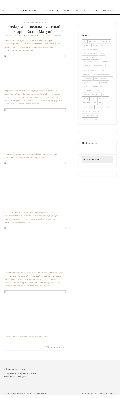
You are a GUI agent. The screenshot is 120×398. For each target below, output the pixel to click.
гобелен (86, 58)
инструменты (105, 62)
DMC (84, 41)
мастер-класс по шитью (103, 78)
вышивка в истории (90, 49)
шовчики (96, 111)
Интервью (81, 11)
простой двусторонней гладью (26, 282)
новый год (87, 82)
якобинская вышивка (90, 115)
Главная (5, 11)
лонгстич (86, 74)
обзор (96, 82)
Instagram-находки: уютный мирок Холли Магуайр (34, 29)
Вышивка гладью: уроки (57, 11)
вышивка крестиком (90, 53)
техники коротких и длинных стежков (37, 286)
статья (105, 95)
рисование (87, 90)
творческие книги (89, 103)
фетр (108, 107)
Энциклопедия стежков (103, 11)
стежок (93, 99)
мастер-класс (87, 78)
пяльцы (85, 86)
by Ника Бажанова (30, 35)
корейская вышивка (90, 70)
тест (100, 103)
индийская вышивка (90, 62)
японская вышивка (90, 119)
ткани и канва (88, 107)
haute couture (94, 41)
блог (108, 45)
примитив (104, 82)
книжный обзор (98, 66)
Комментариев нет (52, 35)
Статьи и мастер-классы (27, 11)
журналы (95, 58)
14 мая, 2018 (12, 35)
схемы (101, 99)
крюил (102, 70)
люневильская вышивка (101, 74)
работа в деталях (97, 86)
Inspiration (106, 41)
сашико (96, 90)
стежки (85, 99)
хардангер (86, 111)
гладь (102, 53)
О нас (61, 18)
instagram (86, 45)
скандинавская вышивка (91, 95)
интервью (86, 66)
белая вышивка (98, 45)
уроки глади (100, 107)
